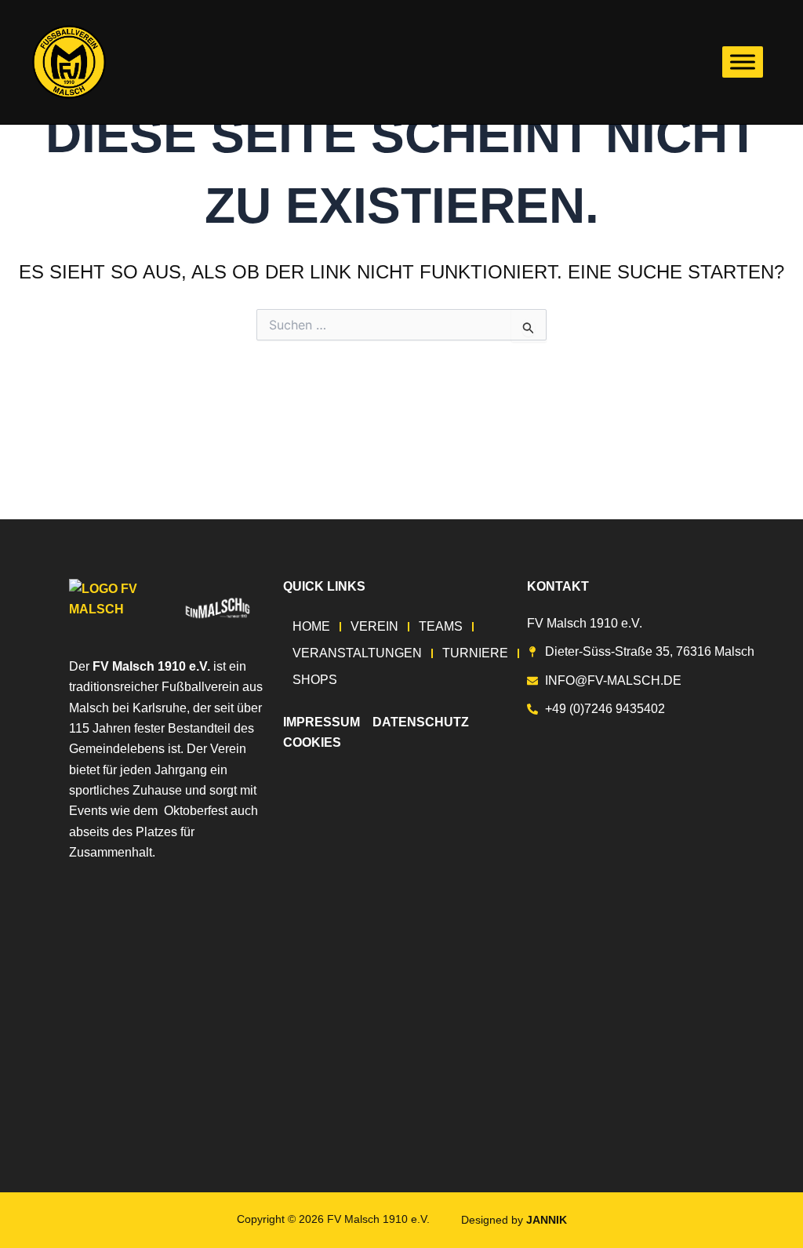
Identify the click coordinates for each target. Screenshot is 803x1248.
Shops (314, 679)
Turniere (475, 653)
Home (311, 626)
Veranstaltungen (357, 653)
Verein (374, 626)
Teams (441, 626)
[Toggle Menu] (742, 61)
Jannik (546, 1219)
